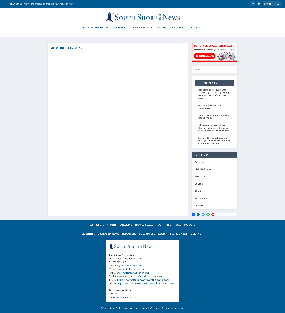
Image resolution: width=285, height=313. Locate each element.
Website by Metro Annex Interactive (167, 308)
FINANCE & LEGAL (142, 27)
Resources (200, 176)
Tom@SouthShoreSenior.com (123, 297)
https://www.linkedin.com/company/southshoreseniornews (146, 283)
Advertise (199, 162)
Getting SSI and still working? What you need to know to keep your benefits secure (214, 140)
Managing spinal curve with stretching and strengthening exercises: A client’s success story (213, 93)
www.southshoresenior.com (130, 269)
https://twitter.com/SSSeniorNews (133, 272)
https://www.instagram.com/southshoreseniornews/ (144, 279)
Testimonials (201, 198)
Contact (199, 205)
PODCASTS (197, 27)
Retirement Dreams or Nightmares (209, 106)
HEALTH (161, 27)
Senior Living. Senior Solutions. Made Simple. (214, 116)
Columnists (200, 183)
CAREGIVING (121, 27)
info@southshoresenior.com (128, 265)
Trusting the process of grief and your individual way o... (49, 3)
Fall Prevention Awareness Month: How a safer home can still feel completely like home (213, 128)
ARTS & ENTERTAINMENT (95, 27)
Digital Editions (203, 169)
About (198, 191)
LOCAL (183, 27)
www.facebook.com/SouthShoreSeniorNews (140, 276)
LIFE (173, 27)
